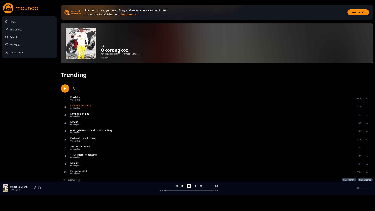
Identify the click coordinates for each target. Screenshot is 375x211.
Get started (358, 12)
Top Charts (16, 29)
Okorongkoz (15, 189)
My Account (16, 52)
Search (14, 37)
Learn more (128, 14)
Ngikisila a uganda (19, 186)
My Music (15, 44)
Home (13, 22)
